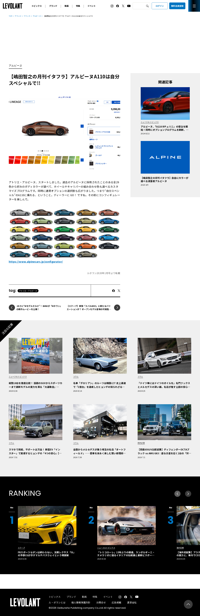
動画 (67, 5)
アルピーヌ (37, 16)
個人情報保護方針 (80, 602)
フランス (27, 16)
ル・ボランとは (57, 602)
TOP (10, 16)
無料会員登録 (177, 5)
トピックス (36, 5)
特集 (78, 5)
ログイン (160, 5)
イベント (91, 5)
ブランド (53, 5)
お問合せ (101, 602)
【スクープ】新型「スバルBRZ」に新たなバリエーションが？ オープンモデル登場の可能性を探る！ (89, 309)
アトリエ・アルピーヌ (28, 290)
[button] (188, 494)
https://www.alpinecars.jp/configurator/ (36, 261)
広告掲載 (116, 602)
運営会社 (132, 602)
